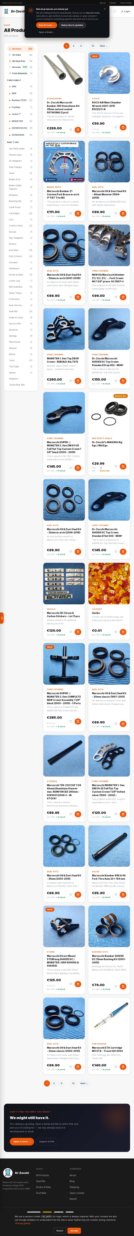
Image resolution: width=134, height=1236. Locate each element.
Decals (51, 609)
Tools (96, 98)
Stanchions (54, 98)
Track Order (125, 3)
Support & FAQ (46, 1141)
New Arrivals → (47, 25)
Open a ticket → (21, 1141)
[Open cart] (114, 11)
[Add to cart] (78, 130)
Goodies (97, 609)
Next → (103, 45)
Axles (95, 871)
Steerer (52, 781)
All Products (42, 1175)
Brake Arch (54, 187)
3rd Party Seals (102, 438)
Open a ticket (77, 1193)
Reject (59, 1230)
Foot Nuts (41, 1193)
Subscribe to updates (72, 25)
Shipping (74, 1187)
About (103, 3)
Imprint (112, 3)
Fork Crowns (100, 271)
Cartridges (99, 1044)
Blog (72, 1181)
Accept (74, 1230)
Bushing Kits (100, 952)
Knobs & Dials (43, 1187)
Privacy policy (23, 1223)
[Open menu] (2, 618)
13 (93, 45)
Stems (51, 952)
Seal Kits (98, 187)
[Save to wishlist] (71, 130)
